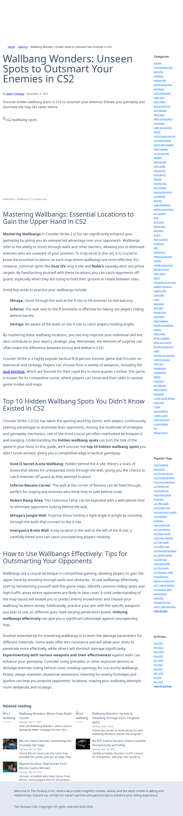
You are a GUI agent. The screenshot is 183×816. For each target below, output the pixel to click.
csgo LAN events (162, 563)
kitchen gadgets (161, 338)
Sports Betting (161, 411)
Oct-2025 (158, 643)
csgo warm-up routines (165, 512)
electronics (159, 114)
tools (156, 217)
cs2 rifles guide (161, 503)
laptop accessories (163, 256)
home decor (160, 175)
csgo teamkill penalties (165, 550)
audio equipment (162, 205)
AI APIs (157, 235)
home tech (159, 402)
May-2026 (159, 651)
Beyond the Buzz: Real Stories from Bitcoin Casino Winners (43, 766)
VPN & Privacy (161, 432)
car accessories (161, 153)
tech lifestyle (160, 385)
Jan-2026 (158, 669)
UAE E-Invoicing (161, 419)
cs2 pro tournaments (164, 477)
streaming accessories (165, 282)
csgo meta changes (163, 538)
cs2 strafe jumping (163, 555)
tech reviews (160, 187)
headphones (160, 368)
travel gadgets (161, 321)
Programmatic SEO (163, 67)
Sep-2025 (158, 656)
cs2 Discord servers (163, 473)
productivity (159, 196)
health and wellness (163, 325)
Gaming (23, 47)
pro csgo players (162, 529)
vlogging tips (160, 312)
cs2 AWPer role (161, 486)
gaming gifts (160, 80)
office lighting (160, 389)
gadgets (158, 157)
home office (159, 101)
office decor (159, 273)
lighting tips (159, 252)
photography (160, 162)
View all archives (163, 686)
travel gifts (159, 295)
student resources (163, 286)
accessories (159, 170)
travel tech (159, 381)
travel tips (159, 364)
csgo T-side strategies (164, 606)
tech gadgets (160, 110)
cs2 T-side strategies (164, 585)
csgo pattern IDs (162, 508)
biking (157, 278)
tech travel (159, 222)
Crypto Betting (161, 424)
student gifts (160, 291)
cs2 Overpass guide (163, 572)
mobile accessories (163, 265)
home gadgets (161, 149)
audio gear (159, 97)
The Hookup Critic (39, 13)
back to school (161, 239)
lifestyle (157, 179)
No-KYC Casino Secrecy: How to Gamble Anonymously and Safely (119, 743)
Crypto (157, 407)
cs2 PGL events (161, 568)
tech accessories (162, 106)
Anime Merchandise (164, 144)
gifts (156, 248)
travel (156, 299)
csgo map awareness (164, 482)
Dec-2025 (158, 660)
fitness (157, 132)
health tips (159, 243)
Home (11, 47)
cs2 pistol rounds (162, 533)
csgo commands (162, 525)
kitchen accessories (163, 346)
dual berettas (14, 371)
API (155, 428)
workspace (159, 89)
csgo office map (161, 546)
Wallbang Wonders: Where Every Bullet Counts (45, 716)
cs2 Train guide (161, 542)
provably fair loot (162, 602)
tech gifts (158, 308)
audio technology (162, 93)
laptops (157, 329)
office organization (163, 119)
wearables (159, 303)
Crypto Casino (161, 415)
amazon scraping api (164, 581)
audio (156, 351)
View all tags (160, 611)
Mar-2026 (159, 673)
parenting (158, 230)
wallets (157, 376)
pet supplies (160, 213)
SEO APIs (158, 71)
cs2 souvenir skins (163, 589)
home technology (162, 140)
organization (160, 372)
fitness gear (159, 226)
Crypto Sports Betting (164, 398)
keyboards (159, 394)
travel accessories (163, 192)
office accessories (163, 342)
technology (159, 123)
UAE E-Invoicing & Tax (164, 136)
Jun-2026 (158, 664)
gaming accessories (164, 209)
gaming (157, 260)
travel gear (159, 316)
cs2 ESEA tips (160, 559)
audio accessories (163, 127)
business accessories (164, 355)
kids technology (161, 269)
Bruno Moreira (161, 576)
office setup (159, 333)
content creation (162, 359)
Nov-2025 (158, 647)
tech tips (158, 200)
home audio (159, 166)
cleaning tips (160, 183)
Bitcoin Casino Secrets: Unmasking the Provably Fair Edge (45, 743)
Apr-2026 (158, 682)
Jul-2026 (158, 677)
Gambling (158, 76)
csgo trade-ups (161, 490)
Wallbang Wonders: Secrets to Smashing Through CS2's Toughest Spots (115, 718)
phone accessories (163, 84)
